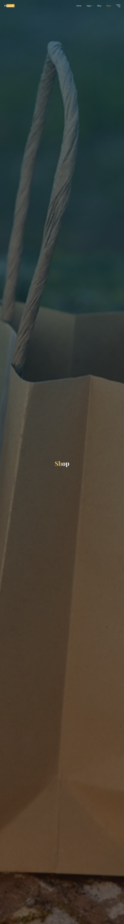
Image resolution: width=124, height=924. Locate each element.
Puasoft (9, 5)
